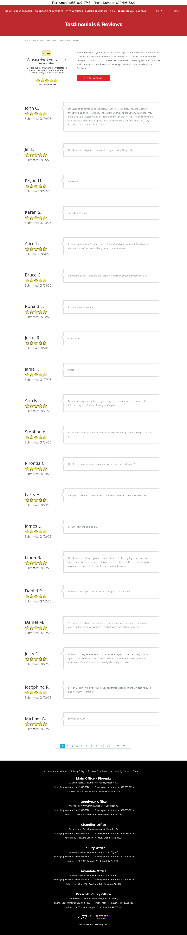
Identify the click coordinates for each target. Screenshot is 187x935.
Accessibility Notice (119, 771)
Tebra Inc (63, 771)
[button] (182, 11)
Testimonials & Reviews (69, 40)
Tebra (106, 924)
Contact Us (138, 771)
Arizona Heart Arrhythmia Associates (40, 40)
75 (118, 746)
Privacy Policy (77, 771)
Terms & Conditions (97, 771)
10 (106, 746)
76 (124, 746)
